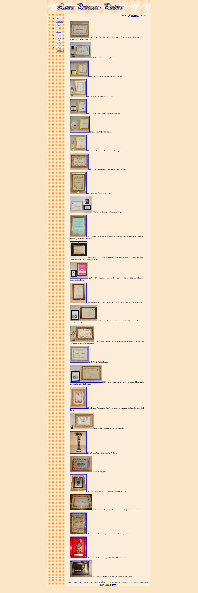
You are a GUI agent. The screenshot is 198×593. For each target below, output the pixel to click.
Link (90, 582)
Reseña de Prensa (113, 582)
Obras (96, 582)
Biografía (77, 582)
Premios (125, 582)
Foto (84, 582)
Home (70, 582)
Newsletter (144, 582)
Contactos (134, 582)
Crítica (103, 582)
